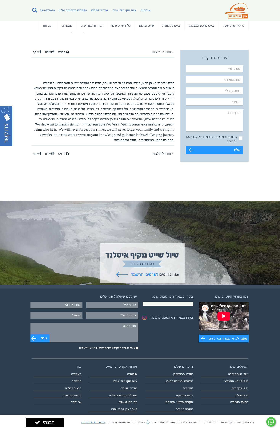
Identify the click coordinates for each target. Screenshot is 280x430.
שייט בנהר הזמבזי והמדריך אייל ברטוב (50, 32)
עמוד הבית (91, 32)
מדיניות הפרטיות (93, 422)
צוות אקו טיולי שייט (124, 10)
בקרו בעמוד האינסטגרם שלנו (171, 318)
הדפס (62, 52)
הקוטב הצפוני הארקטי (179, 402)
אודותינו (145, 10)
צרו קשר (76, 402)
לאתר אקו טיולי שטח (124, 409)
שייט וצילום (146, 26)
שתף (36, 52)
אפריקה (188, 388)
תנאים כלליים (73, 388)
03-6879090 (47, 10)
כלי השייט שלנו (121, 26)
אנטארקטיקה (184, 409)
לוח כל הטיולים (239, 402)
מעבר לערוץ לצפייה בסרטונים (228, 338)
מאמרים (67, 26)
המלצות (48, 26)
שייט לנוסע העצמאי (201, 26)
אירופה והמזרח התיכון (179, 381)
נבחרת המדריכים (91, 26)
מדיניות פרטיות (72, 395)
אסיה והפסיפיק (183, 374)
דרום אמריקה (184, 395)
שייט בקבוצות (171, 26)
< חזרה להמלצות (163, 52)
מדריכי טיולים (99, 10)
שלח (237, 150)
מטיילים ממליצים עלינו (73, 10)
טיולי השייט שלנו (233, 26)
